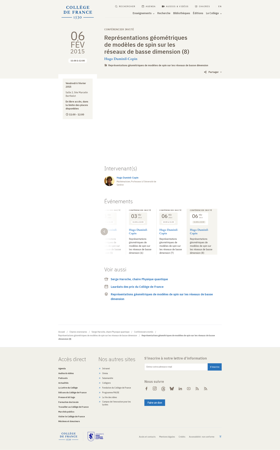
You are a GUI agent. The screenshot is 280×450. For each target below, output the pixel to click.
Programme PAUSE (110, 392)
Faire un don (154, 402)
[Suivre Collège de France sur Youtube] (189, 389)
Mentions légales (167, 436)
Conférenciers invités (143, 332)
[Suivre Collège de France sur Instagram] (155, 389)
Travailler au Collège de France (73, 407)
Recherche (163, 13)
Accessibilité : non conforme (201, 436)
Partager (214, 72)
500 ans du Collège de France (72, 392)
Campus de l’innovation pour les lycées (116, 403)
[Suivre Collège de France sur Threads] (163, 389)
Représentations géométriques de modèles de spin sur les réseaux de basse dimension (158, 65)
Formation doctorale (68, 402)
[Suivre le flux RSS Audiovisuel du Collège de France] (206, 389)
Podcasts (63, 378)
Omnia (105, 373)
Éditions (198, 13)
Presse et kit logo (66, 397)
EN (220, 6)
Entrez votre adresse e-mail (159, 366)
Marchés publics (66, 411)
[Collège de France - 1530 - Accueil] (77, 12)
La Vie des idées (109, 397)
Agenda (151, 6)
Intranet (106, 368)
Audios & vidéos (177, 6)
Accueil (61, 332)
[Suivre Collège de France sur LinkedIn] (180, 389)
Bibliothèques (181, 13)
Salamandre (107, 378)
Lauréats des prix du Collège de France (137, 287)
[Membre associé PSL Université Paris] (96, 436)
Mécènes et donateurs (69, 421)
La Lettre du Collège (68, 387)
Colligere (106, 383)
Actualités (63, 383)
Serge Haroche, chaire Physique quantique (139, 279)
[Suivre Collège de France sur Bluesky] (172, 389)
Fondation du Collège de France (116, 387)
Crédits (182, 436)
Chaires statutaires (78, 332)
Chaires (204, 6)
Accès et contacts (147, 436)
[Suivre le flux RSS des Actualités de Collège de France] (197, 389)
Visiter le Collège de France (71, 416)
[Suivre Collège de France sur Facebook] (146, 389)
